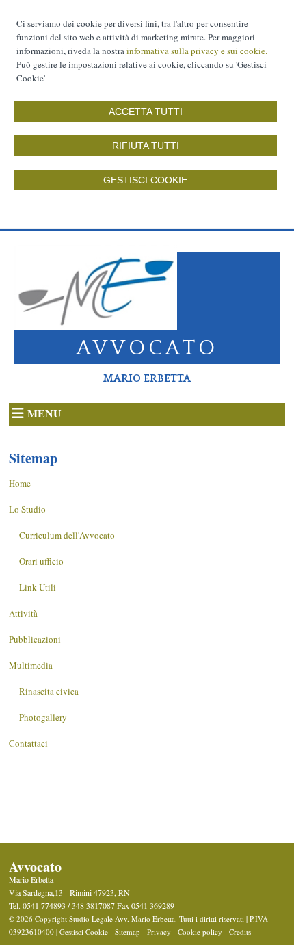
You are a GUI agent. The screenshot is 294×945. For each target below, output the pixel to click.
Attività (23, 613)
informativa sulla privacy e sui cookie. (196, 50)
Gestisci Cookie (83, 932)
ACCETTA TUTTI (146, 111)
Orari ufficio (41, 561)
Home (20, 483)
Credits (240, 932)
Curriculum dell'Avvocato (67, 535)
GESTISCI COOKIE (145, 179)
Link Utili (37, 587)
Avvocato (147, 348)
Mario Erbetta (147, 378)
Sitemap (127, 932)
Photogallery (43, 717)
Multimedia (31, 665)
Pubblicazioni (35, 639)
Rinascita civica (49, 691)
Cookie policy (200, 932)
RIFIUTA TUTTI (145, 145)
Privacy (159, 932)
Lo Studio (27, 509)
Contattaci (28, 743)
